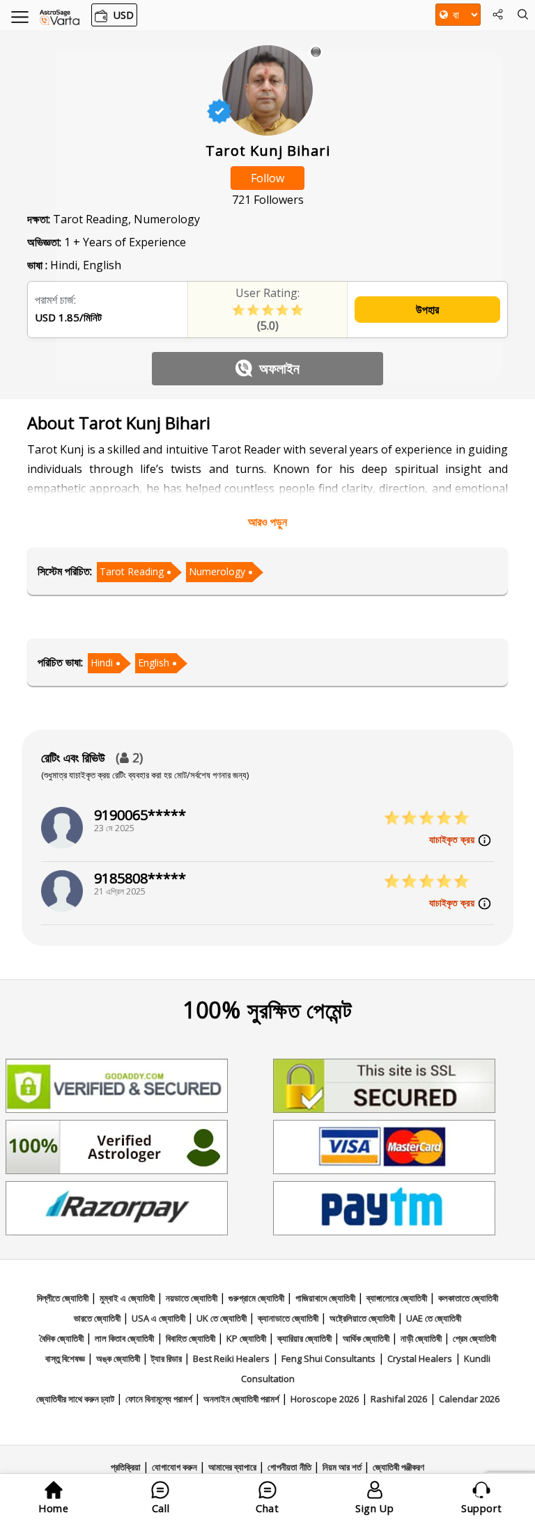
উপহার (427, 309)
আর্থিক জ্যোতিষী (367, 1338)
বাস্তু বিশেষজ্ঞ (66, 1358)
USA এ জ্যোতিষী (159, 1318)
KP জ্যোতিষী (247, 1338)
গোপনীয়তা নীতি (290, 1467)
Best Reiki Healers (231, 1358)
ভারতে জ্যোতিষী (98, 1318)
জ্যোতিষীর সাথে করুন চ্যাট (76, 1399)
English (153, 662)
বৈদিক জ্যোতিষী (63, 1338)
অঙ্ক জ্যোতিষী (119, 1358)
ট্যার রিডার (167, 1358)
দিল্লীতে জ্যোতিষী (64, 1298)
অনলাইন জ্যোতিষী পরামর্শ (242, 1399)
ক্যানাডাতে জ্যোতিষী (289, 1318)
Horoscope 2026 (324, 1399)
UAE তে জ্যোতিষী (433, 1318)
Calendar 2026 (469, 1399)
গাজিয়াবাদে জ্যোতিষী (326, 1298)
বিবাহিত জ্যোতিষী (191, 1338)
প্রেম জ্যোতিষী (474, 1338)
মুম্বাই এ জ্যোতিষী (128, 1298)
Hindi (102, 662)
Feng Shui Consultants (328, 1358)
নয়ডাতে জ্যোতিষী (192, 1298)
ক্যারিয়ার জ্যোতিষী (305, 1338)
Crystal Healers (419, 1358)
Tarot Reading (132, 571)
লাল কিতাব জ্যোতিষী (124, 1338)
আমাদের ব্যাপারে (233, 1467)
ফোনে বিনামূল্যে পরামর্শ (159, 1399)
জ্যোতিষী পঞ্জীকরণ (398, 1467)
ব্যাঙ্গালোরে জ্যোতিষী (397, 1298)
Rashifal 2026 (399, 1399)
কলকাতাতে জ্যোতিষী (468, 1298)
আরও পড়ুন (267, 521)
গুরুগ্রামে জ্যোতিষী (257, 1298)
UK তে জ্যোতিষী (222, 1318)
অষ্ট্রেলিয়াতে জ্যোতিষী (363, 1318)
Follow (267, 178)
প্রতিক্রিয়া (127, 1467)
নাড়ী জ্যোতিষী (422, 1338)
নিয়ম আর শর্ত (343, 1467)
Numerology (217, 571)
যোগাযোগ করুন (175, 1467)
